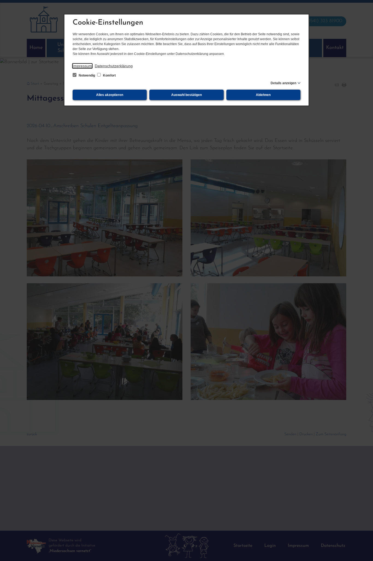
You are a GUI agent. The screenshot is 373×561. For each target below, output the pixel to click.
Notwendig (87, 75)
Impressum (82, 66)
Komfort (109, 75)
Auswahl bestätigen (186, 95)
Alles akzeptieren (109, 95)
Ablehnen (263, 95)
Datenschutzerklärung (114, 66)
